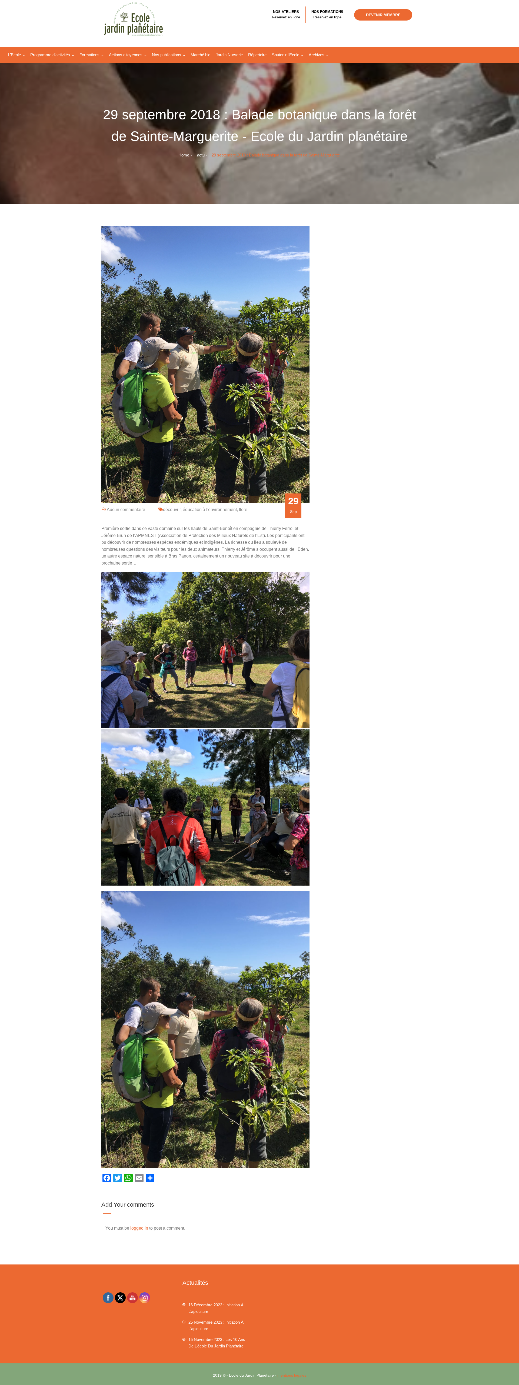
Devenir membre (383, 15)
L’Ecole (14, 54)
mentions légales (291, 1375)
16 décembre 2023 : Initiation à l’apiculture (216, 1308)
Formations (89, 54)
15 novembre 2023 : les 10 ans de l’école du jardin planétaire (216, 1342)
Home (183, 155)
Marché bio (200, 54)
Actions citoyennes (125, 54)
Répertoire (257, 54)
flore (243, 509)
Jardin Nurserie (229, 54)
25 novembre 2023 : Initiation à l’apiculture (216, 1325)
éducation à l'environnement (210, 509)
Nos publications (166, 54)
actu (201, 155)
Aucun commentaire (126, 509)
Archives (316, 54)
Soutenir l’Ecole (285, 54)
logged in (139, 1228)
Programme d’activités (50, 54)
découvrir (172, 509)
